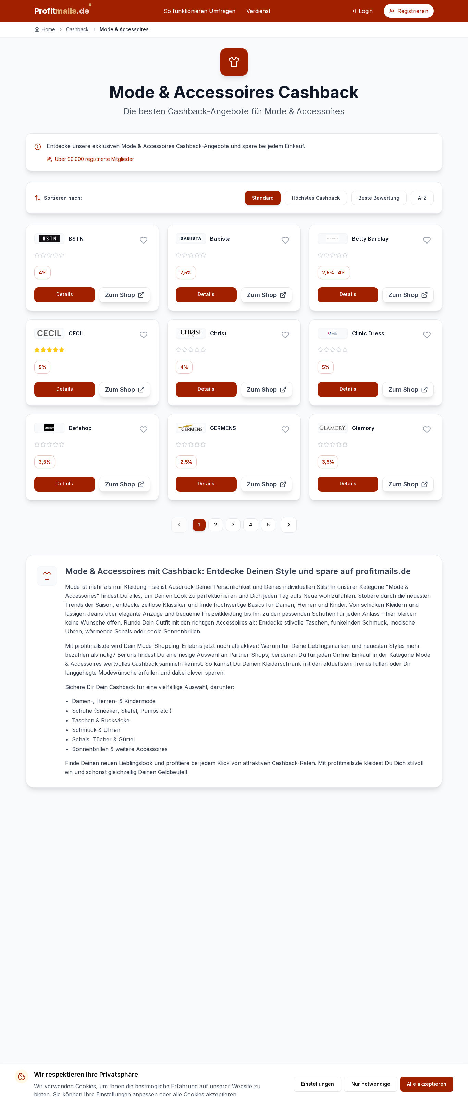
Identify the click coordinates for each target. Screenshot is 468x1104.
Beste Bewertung (378, 198)
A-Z (422, 198)
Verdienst (258, 11)
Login (366, 11)
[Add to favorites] (143, 240)
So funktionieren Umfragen (199, 11)
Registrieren (412, 11)
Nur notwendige (370, 1084)
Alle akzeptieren (426, 1084)
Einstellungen (317, 1084)
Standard (263, 198)
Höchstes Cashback (316, 198)
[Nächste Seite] (289, 525)
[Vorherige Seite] (179, 525)
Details (64, 294)
